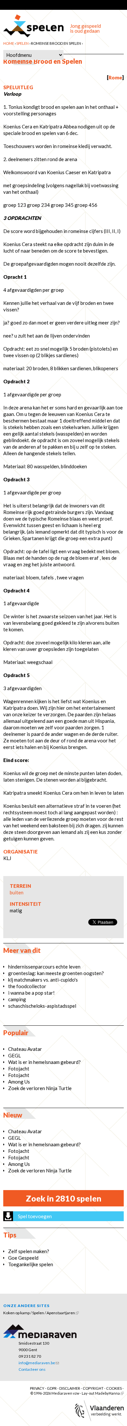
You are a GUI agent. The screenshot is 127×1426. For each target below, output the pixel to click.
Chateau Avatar (25, 1049)
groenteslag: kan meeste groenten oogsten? (56, 973)
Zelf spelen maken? (28, 1251)
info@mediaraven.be (37, 1362)
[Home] (33, 24)
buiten (16, 892)
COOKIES (114, 1388)
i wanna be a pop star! (31, 993)
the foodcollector (27, 986)
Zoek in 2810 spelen (63, 1198)
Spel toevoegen (35, 1216)
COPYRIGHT (93, 1388)
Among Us (19, 1082)
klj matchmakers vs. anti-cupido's (43, 980)
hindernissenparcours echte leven (44, 967)
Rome (115, 77)
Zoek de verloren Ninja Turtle (40, 1088)
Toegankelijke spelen (30, 1264)
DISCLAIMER (69, 1388)
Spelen (22, 43)
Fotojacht (18, 1068)
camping (17, 999)
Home (8, 43)
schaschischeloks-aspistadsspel (42, 1006)
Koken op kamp (16, 1312)
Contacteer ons (32, 1369)
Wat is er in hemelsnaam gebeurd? (44, 1062)
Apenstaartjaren (61, 1312)
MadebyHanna (107, 1393)
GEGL (14, 1055)
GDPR (52, 1388)
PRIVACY (37, 1388)
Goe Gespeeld (23, 1258)
